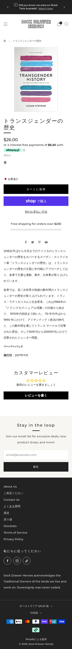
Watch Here (45, 8)
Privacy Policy (13, 539)
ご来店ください (13, 493)
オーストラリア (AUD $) (34, 606)
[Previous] (7, 7)
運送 (6, 513)
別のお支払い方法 (36, 211)
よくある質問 (12, 506)
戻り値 (8, 519)
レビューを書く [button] (36, 395)
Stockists (10, 526)
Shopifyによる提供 (36, 639)
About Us (10, 486)
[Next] (64, 7)
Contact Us (11, 500)
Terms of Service (15, 532)
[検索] (66, 24)
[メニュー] (6, 24)
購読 (36, 466)
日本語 (34, 612)
